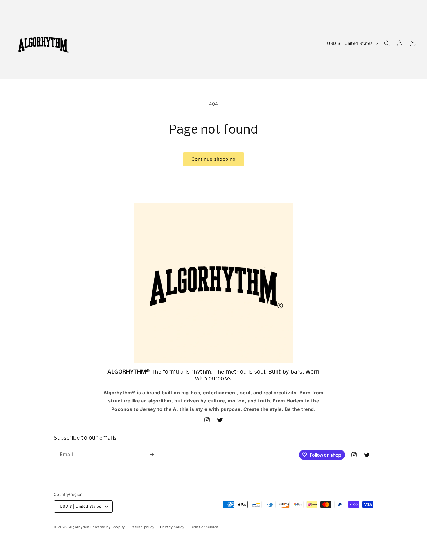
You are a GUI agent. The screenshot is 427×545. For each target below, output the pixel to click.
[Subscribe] (151, 454)
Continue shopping (213, 159)
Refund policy (143, 527)
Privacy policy (172, 527)
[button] (387, 43)
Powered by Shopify (107, 527)
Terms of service (204, 527)
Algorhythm (79, 527)
